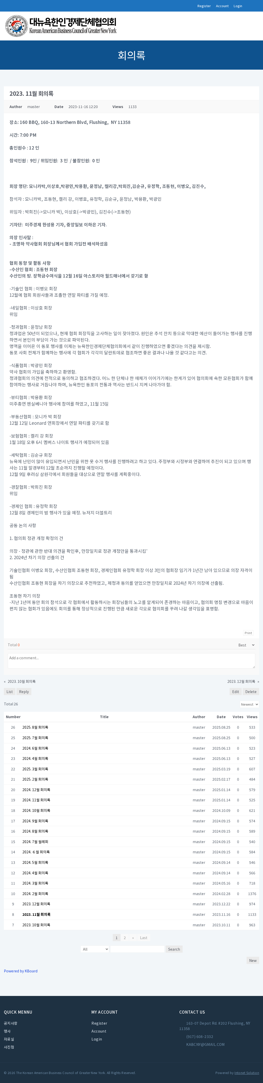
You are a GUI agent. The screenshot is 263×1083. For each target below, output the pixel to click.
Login (238, 5)
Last (143, 937)
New (253, 960)
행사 (7, 1031)
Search (174, 949)
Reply (24, 691)
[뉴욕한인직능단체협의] (61, 26)
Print (248, 632)
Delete (251, 691)
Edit (235, 691)
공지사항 (11, 1023)
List (9, 691)
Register (204, 5)
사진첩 (9, 1046)
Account (222, 5)
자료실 (9, 1039)
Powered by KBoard (20, 970)
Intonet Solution (246, 1072)
